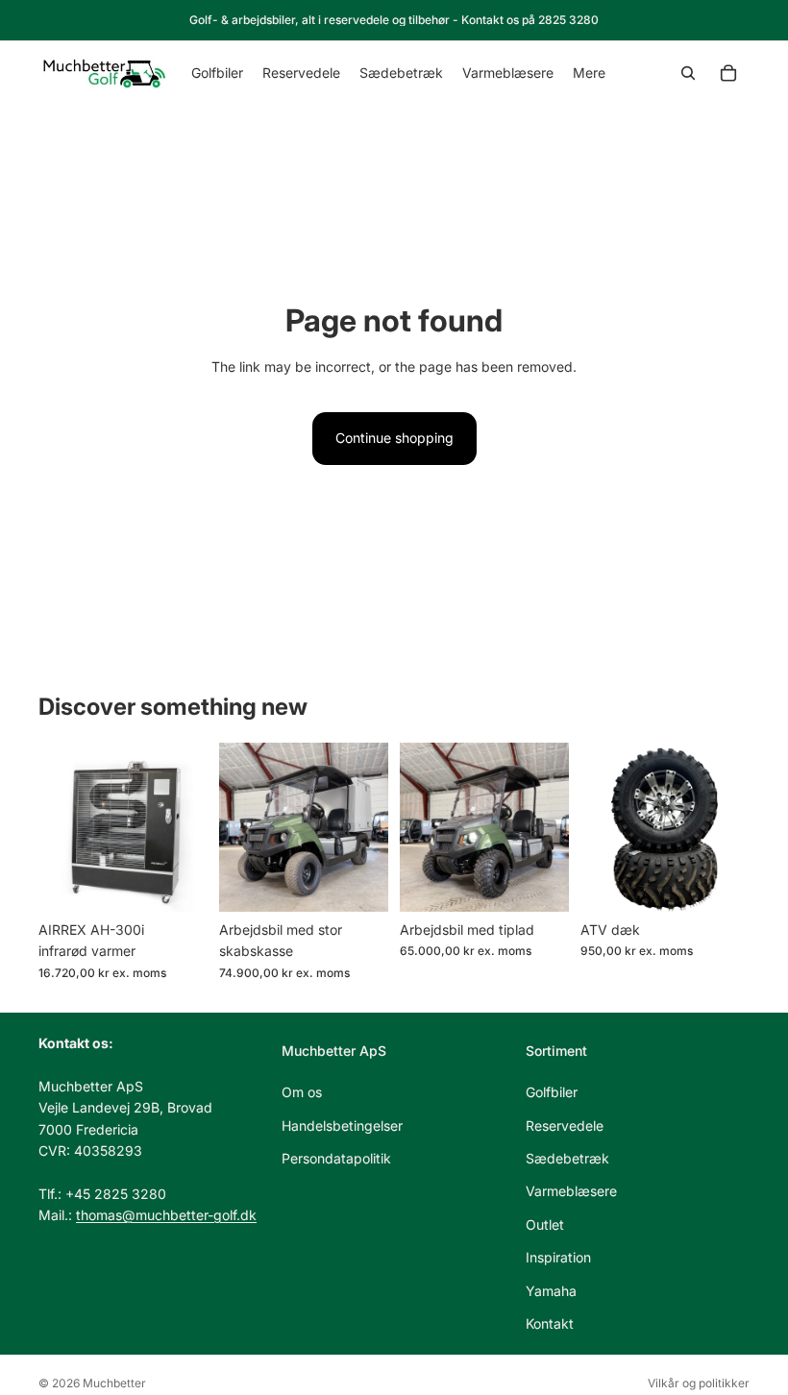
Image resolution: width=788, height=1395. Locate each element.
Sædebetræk (567, 1158)
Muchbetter (114, 1383)
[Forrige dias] (59, 827)
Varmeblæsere (571, 1191)
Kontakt (550, 1323)
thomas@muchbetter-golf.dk (166, 1215)
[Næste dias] (186, 827)
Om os (302, 1092)
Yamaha (551, 1290)
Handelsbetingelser (342, 1124)
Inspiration (558, 1257)
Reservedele (564, 1124)
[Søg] (688, 73)
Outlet (545, 1223)
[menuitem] (589, 73)
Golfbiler (552, 1092)
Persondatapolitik (336, 1158)
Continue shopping (394, 437)
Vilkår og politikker (699, 1383)
